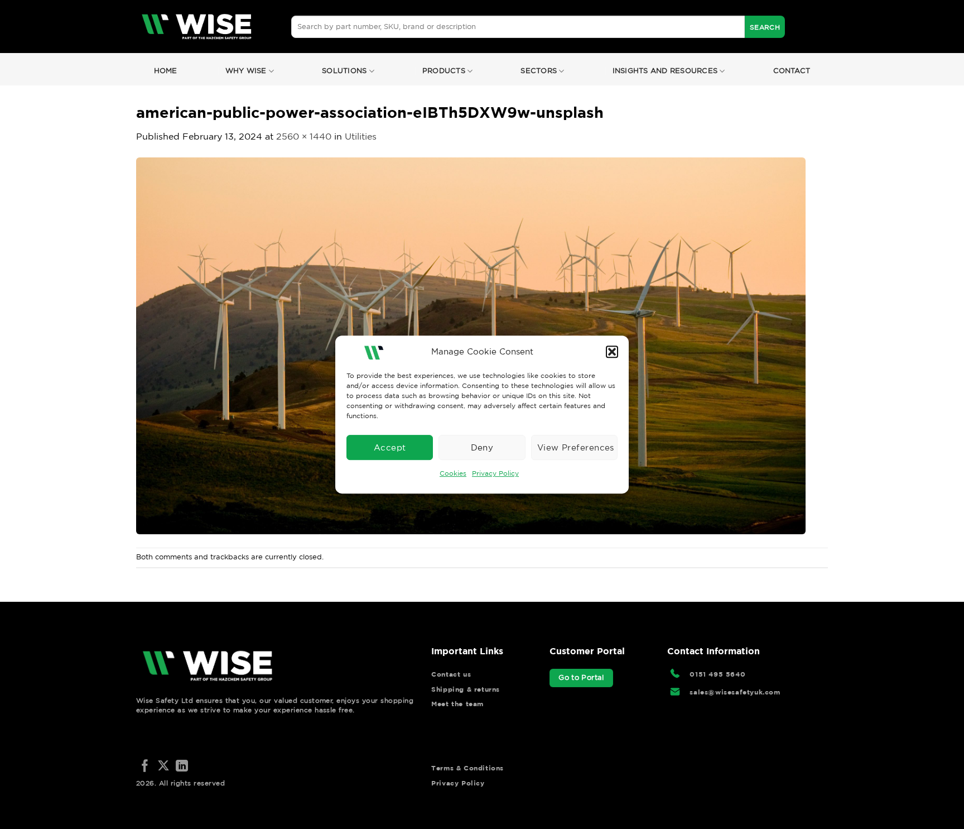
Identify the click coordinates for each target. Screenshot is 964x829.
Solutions (344, 70)
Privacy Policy (495, 473)
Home (165, 70)
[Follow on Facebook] (145, 767)
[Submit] (765, 27)
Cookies (453, 473)
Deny (482, 447)
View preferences (575, 447)
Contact (792, 70)
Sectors (538, 70)
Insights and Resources (665, 70)
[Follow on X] (163, 767)
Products (443, 70)
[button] (612, 351)
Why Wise (246, 70)
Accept (390, 447)
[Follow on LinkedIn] (182, 767)
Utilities (361, 136)
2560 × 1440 (303, 136)
